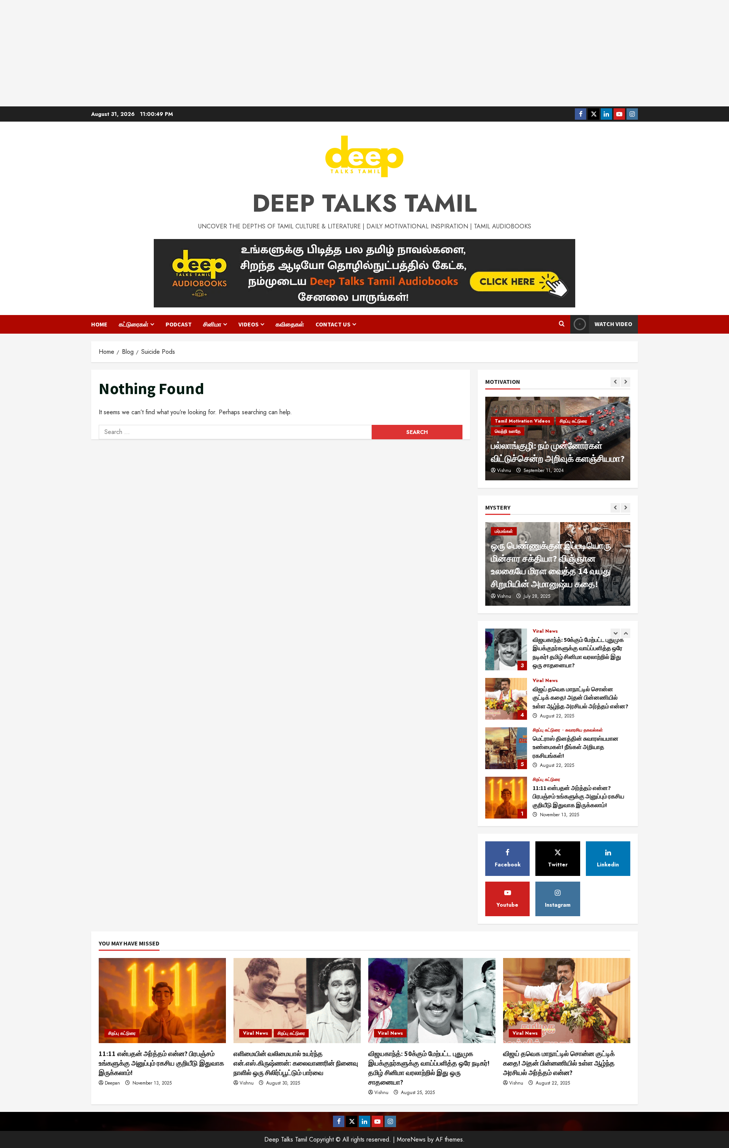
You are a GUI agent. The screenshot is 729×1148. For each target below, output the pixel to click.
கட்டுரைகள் (133, 324)
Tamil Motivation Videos (522, 431)
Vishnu (504, 596)
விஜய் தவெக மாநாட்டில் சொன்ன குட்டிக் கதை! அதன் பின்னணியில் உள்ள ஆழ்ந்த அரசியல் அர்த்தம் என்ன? (506, 651)
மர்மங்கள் (504, 531)
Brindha (505, 470)
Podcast (179, 324)
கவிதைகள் (290, 324)
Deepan (112, 1083)
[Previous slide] (615, 382)
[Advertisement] (364, 53)
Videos (248, 324)
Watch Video (613, 324)
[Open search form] (562, 324)
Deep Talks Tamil (364, 203)
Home (99, 324)
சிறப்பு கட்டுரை (547, 682)
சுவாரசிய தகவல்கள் (584, 682)
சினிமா (212, 324)
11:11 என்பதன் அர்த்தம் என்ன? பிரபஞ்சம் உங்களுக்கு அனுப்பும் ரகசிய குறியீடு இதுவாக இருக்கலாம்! (506, 750)
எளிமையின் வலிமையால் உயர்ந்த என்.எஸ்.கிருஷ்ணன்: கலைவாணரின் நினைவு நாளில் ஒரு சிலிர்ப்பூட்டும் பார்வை (506, 799)
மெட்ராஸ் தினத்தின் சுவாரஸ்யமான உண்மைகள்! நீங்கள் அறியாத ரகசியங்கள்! (506, 700)
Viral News (545, 632)
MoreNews (411, 1139)
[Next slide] (625, 382)
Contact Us (333, 324)
